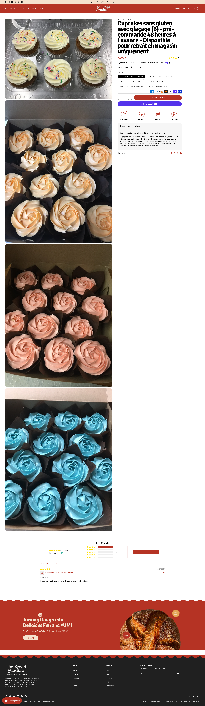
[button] (130, 15)
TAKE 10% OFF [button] (116, 41)
